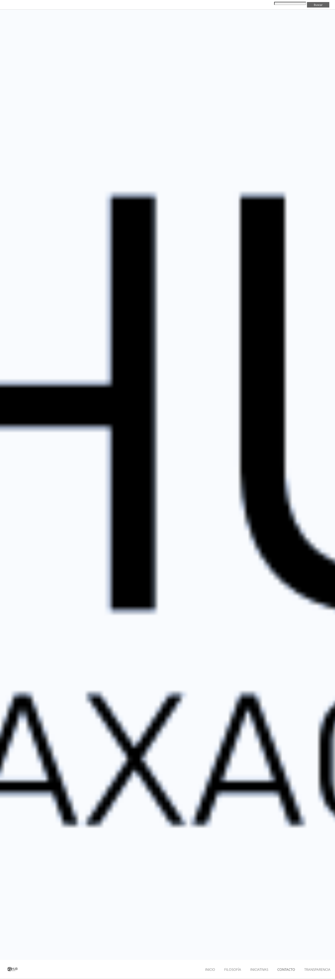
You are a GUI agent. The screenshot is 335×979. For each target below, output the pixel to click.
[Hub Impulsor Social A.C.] (13, 969)
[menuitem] (210, 970)
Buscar (318, 5)
